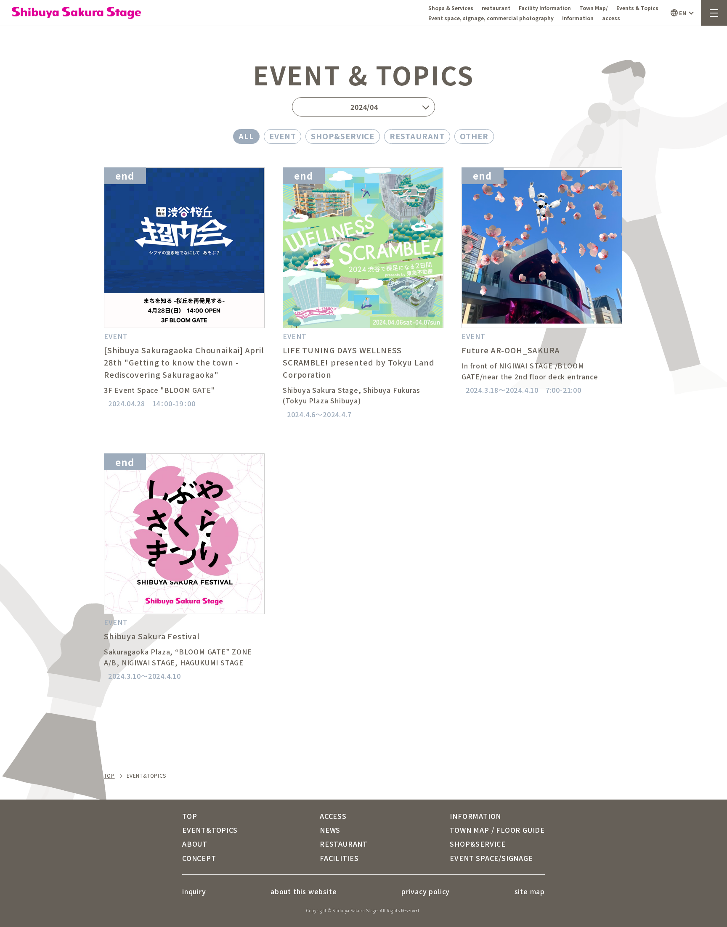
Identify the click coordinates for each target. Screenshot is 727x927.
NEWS (330, 830)
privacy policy (425, 891)
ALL (246, 135)
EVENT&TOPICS (210, 830)
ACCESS (333, 816)
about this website (304, 891)
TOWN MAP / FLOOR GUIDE (497, 830)
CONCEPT (199, 858)
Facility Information (545, 7)
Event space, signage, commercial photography (491, 17)
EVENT (282, 135)
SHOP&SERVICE (342, 135)
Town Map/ (593, 7)
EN (682, 12)
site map (530, 891)
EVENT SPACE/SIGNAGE (491, 858)
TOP (109, 776)
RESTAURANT (417, 135)
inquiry (194, 891)
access (611, 17)
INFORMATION (475, 816)
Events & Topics (637, 7)
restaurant (496, 7)
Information (578, 17)
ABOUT (194, 844)
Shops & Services (450, 7)
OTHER (474, 135)
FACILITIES (339, 858)
